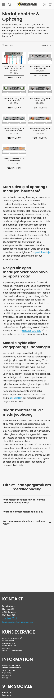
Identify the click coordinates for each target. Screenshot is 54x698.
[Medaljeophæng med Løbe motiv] (40, 90)
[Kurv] (50, 4)
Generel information (11, 665)
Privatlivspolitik (8, 643)
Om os (5, 678)
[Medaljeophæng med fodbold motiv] (40, 58)
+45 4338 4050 (9, 617)
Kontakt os (6, 648)
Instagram (6, 695)
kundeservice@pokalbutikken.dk (17, 622)
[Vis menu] (3, 4)
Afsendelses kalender (11, 668)
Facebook (6, 692)
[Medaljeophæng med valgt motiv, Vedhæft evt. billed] (14, 58)
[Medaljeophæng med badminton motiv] (14, 120)
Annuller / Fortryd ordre (12, 651)
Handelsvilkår (8, 641)
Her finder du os (9, 646)
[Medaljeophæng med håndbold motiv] (40, 120)
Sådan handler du (10, 670)
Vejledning (6, 673)
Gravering (6, 675)
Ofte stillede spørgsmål (12, 638)
